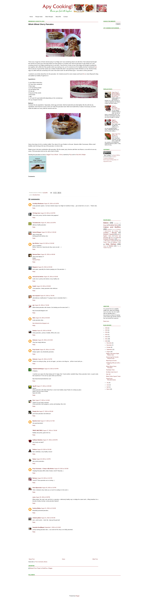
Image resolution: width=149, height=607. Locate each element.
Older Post (95, 559)
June (108, 385)
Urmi (34, 400)
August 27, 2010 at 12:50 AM (44, 386)
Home (31, 16)
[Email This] (54, 193)
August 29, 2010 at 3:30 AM (61, 468)
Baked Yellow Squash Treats (113, 376)
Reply (34, 208)
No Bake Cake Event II (112, 372)
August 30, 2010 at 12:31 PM (45, 478)
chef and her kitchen (38, 276)
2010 (106, 341)
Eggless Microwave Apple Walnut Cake (112, 354)
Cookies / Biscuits (110, 232)
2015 (106, 330)
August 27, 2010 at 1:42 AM (43, 400)
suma (34, 497)
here (95, 67)
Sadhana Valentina (37, 440)
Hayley (34, 459)
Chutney (116, 231)
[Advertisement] (108, 60)
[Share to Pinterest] (60, 193)
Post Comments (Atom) (41, 561)
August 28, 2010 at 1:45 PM (44, 459)
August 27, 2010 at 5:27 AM (47, 421)
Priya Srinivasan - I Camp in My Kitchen (43, 468)
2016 (106, 328)
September (109, 349)
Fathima (35, 449)
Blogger (77, 596)
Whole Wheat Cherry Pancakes (111, 367)
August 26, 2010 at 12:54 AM (46, 243)
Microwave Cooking (110, 240)
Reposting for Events (111, 360)
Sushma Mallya (37, 508)
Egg (118, 234)
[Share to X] (57, 193)
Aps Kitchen (36, 243)
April (108, 387)
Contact (65, 16)
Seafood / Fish (117, 242)
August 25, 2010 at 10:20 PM (48, 213)
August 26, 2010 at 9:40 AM (44, 330)
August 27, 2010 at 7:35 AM (50, 430)
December (109, 343)
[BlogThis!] (55, 193)
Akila (34, 317)
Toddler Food (106, 247)
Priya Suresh (36, 349)
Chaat (108, 229)
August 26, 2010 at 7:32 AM (42, 305)
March (108, 389)
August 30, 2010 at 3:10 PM (49, 487)
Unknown (35, 340)
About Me (58, 16)
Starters (111, 246)
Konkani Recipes (108, 239)
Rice (118, 240)
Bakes (106, 223)
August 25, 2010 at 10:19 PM (51, 203)
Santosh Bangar (37, 232)
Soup (104, 246)
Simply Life (36, 411)
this (84, 74)
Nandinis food (36, 421)
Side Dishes (111, 244)
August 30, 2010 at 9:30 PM (43, 497)
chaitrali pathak (37, 517)
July (108, 382)
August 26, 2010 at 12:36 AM (49, 232)
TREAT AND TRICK (38, 430)
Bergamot (35, 267)
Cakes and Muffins (112, 227)
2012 (106, 336)
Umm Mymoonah (37, 487)
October (109, 347)
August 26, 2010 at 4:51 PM (45, 359)
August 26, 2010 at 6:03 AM (45, 267)
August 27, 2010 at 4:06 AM (46, 411)
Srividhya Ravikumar (38, 203)
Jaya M (34, 386)
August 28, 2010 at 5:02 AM (44, 449)
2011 (106, 338)
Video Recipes (49, 16)
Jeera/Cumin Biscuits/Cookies (111, 379)
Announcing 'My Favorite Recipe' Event (112, 357)
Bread (104, 225)
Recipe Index (39, 16)
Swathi (34, 286)
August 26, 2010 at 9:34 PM (51, 368)
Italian (117, 237)
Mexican (119, 239)
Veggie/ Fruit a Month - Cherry (54, 154)
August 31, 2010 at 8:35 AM (48, 517)
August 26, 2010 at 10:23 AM (45, 340)
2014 (106, 332)
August (108, 351)
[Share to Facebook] (59, 193)
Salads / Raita (106, 242)
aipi (33, 305)
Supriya (35, 330)
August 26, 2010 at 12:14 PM (47, 349)
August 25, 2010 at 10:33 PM (48, 222)
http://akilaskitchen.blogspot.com (41, 323)
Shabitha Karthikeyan (38, 368)
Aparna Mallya (116, 155)
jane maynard (36, 295)
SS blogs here (36, 213)
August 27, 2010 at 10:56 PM (50, 440)
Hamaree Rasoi (37, 254)
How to (112, 237)
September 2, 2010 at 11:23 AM (53, 527)
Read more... (106, 321)
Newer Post (32, 559)
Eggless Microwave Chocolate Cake (116, 107)
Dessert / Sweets (108, 234)
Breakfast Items (36, 194)
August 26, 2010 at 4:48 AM (48, 254)
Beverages (116, 223)
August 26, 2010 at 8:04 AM (43, 317)
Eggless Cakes (107, 236)
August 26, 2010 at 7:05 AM (47, 295)
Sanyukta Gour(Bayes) (38, 527)
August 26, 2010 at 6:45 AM (51, 276)
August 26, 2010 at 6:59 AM (44, 286)
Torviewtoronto (37, 222)
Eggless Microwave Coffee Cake (115, 121)
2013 (106, 334)
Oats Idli (108, 374)
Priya (70, 154)
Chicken (113, 229)
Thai (118, 246)
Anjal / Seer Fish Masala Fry (116, 134)
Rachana (35, 478)
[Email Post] (51, 192)
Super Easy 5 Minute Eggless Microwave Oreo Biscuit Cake (116, 94)
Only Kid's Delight (81, 154)
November (109, 345)
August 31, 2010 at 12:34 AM (48, 508)
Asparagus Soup (110, 369)
